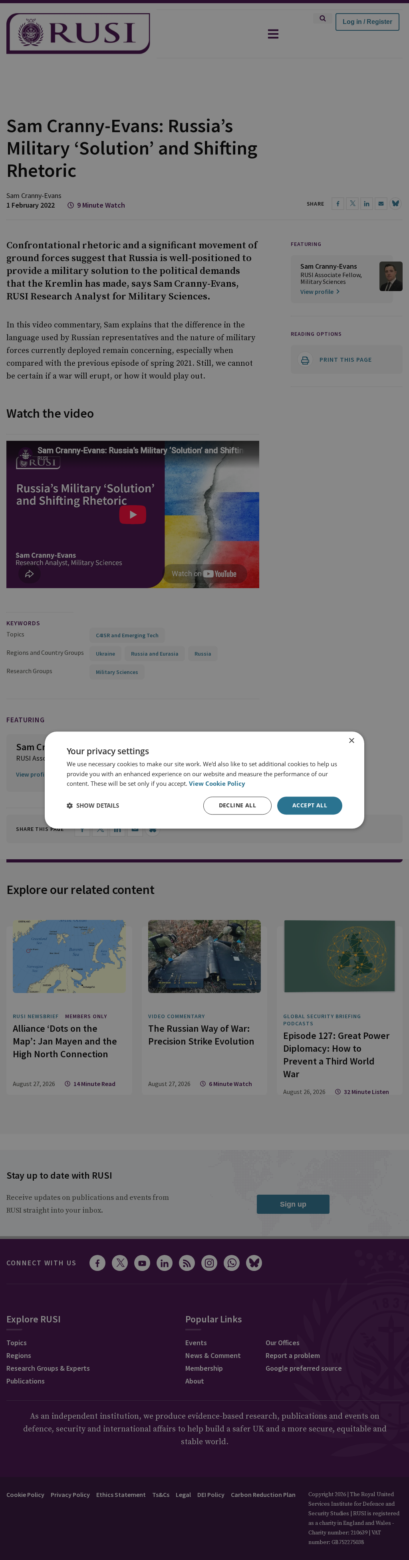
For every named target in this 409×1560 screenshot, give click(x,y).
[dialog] (204, 780)
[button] (93, 805)
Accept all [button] (309, 805)
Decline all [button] (237, 805)
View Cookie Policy (217, 784)
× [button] (351, 741)
